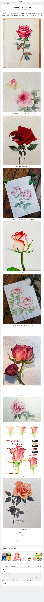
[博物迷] (22, 1)
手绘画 (8, 3)
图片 (5, 3)
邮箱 (17, 580)
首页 (2, 3)
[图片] (41, 577)
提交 (5, 583)
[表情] (39, 577)
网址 (30, 580)
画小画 (5, 548)
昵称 (3, 580)
